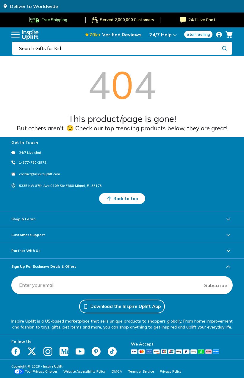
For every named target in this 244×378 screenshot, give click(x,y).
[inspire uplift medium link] (64, 351)
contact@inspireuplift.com (39, 174)
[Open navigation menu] (15, 35)
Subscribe (215, 285)
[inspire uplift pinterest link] (96, 351)
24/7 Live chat (30, 153)
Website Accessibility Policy (84, 371)
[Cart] (229, 34)
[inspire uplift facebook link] (15, 351)
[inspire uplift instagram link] (47, 351)
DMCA (117, 371)
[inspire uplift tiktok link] (112, 351)
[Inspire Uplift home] (30, 35)
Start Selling (198, 34)
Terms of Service (141, 371)
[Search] (224, 48)
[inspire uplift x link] (31, 351)
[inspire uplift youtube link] (80, 351)
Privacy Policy (171, 371)
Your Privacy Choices (41, 371)
